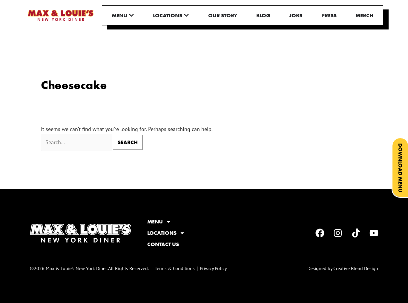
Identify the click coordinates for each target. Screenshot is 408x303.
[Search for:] (77, 142)
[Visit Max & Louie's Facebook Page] (320, 233)
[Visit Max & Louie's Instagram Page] (338, 233)
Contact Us (163, 244)
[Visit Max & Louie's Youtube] (375, 233)
